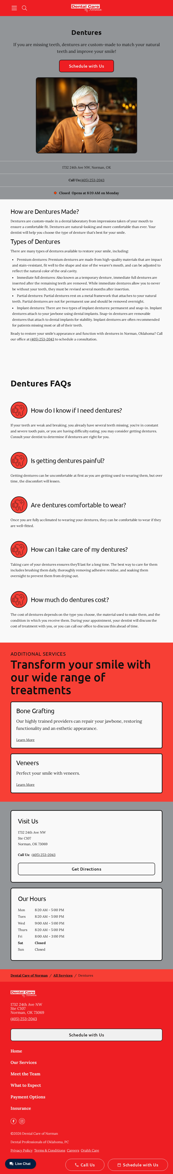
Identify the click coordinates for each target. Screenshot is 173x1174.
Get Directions (86, 869)
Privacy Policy (21, 1150)
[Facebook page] (13, 1121)
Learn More (25, 740)
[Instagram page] (22, 1121)
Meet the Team (25, 1073)
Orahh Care (90, 1150)
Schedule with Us (86, 66)
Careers (73, 1150)
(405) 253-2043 (92, 180)
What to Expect (26, 1085)
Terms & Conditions (49, 1150)
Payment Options (28, 1096)
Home (16, 1051)
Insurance (21, 1108)
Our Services (24, 1062)
